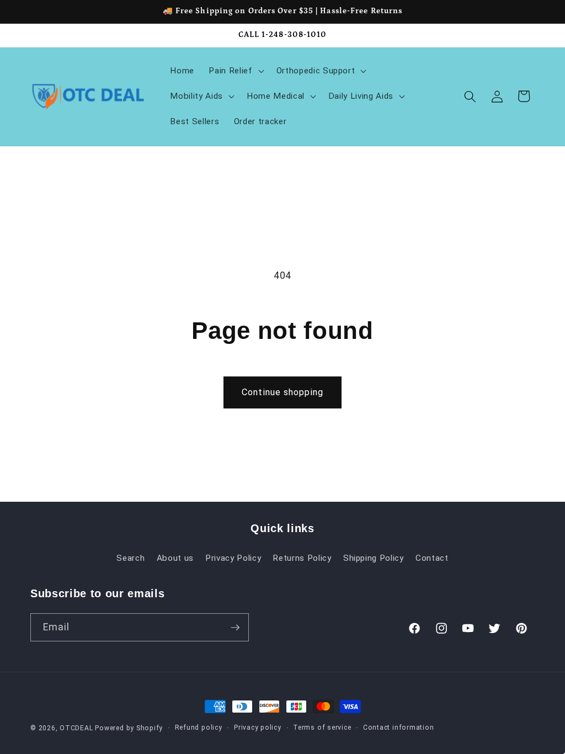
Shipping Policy (373, 558)
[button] (235, 71)
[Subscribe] (235, 627)
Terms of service (322, 727)
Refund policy (198, 727)
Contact (432, 558)
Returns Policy (302, 558)
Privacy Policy (233, 558)
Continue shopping (282, 392)
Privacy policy (257, 727)
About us (175, 558)
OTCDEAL (76, 728)
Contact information (398, 727)
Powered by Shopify (129, 728)
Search (130, 558)
